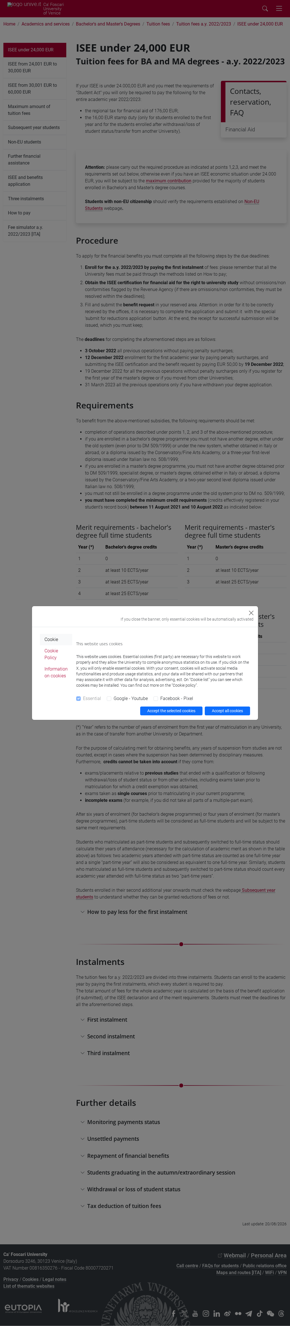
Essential (92, 698)
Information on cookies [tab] (56, 672)
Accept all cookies (227, 711)
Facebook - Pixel (176, 698)
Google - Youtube (131, 698)
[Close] (251, 612)
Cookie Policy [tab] (51, 654)
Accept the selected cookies (171, 711)
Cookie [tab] (51, 639)
